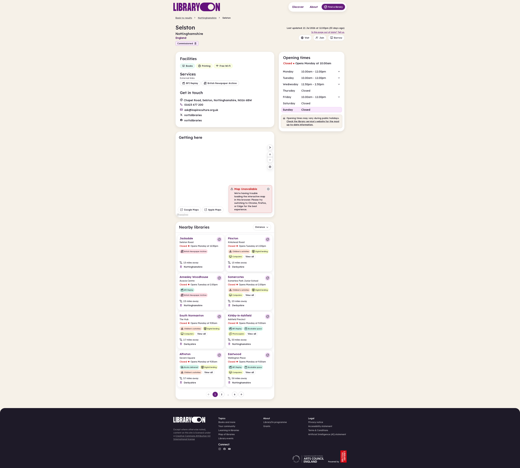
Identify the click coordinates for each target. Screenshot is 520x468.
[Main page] (196, 7)
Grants (266, 426)
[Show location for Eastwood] (267, 355)
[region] (225, 180)
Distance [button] (260, 227)
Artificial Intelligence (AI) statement (327, 434)
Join (321, 37)
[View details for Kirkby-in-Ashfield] (249, 330)
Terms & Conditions (318, 430)
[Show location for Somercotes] (267, 278)
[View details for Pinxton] (249, 253)
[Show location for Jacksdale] (219, 239)
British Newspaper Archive (222, 83)
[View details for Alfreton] (200, 368)
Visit (307, 37)
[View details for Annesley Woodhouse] (200, 291)
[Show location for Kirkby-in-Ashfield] (267, 316)
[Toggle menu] (270, 147)
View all (250, 256)
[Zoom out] (270, 160)
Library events (225, 438)
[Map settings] (270, 167)
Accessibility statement (320, 426)
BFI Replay (192, 83)
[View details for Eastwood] (249, 368)
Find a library (335, 7)
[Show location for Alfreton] (219, 355)
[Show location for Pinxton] (267, 239)
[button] (311, 71)
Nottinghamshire (207, 18)
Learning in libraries (228, 430)
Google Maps (191, 209)
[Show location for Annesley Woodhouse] (219, 278)
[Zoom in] (270, 154)
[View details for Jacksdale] (200, 253)
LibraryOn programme (275, 422)
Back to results (184, 18)
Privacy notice (315, 422)
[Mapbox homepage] (182, 214)
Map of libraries (226, 434)
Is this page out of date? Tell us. (327, 32)
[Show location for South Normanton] (219, 316)
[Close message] (268, 189)
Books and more (226, 422)
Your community (226, 426)
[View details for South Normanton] (200, 330)
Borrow (338, 37)
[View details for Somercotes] (249, 291)
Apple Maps (214, 209)
